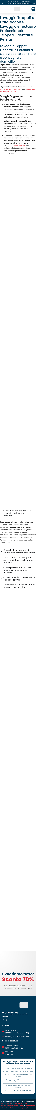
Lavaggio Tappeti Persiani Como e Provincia (18, 1068)
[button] (33, 9)
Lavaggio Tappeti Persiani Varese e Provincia (18, 1081)
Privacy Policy (6, 1103)
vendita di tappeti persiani (10, 89)
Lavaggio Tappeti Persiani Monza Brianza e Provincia (18, 1076)
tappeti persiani (19, 145)
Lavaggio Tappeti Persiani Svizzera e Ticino (18, 1090)
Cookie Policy (17, 1103)
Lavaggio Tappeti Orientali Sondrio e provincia (18, 1086)
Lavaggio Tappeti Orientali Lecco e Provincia (18, 1071)
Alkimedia (13, 1108)
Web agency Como (25, 1108)
